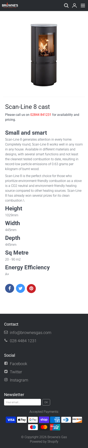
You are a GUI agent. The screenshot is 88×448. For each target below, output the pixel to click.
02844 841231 (40, 115)
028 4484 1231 (23, 340)
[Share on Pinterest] (31, 288)
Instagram (19, 380)
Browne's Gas (57, 437)
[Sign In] (74, 6)
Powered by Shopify (44, 441)
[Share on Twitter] (20, 288)
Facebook (18, 363)
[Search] (66, 6)
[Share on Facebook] (9, 288)
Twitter (16, 371)
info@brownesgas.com (30, 332)
